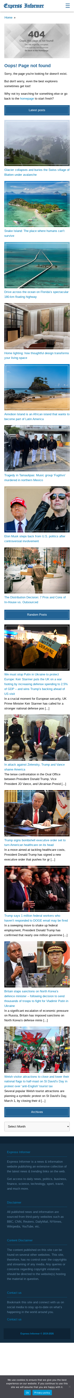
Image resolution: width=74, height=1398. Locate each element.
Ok (27, 1392)
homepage (27, 98)
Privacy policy (42, 1392)
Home (8, 17)
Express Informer (24, 6)
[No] (69, 1386)
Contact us (14, 1319)
